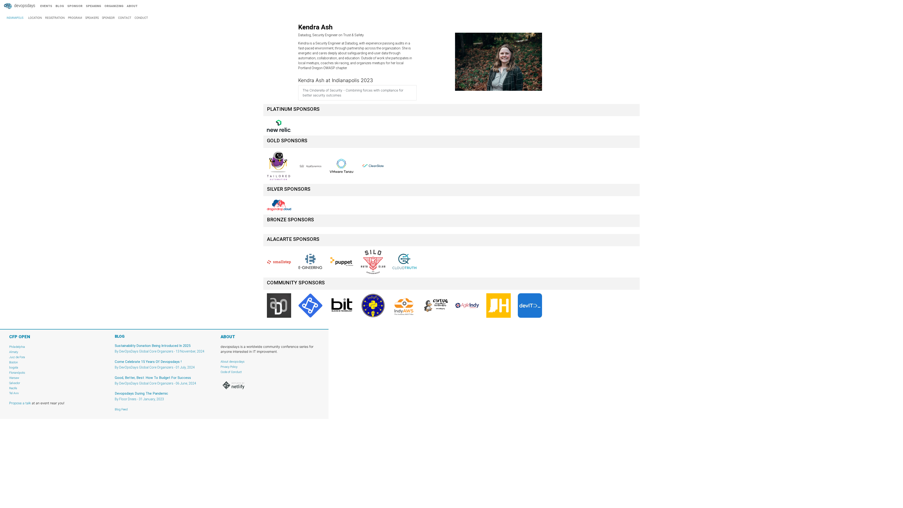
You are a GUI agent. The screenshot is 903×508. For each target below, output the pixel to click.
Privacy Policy (229, 367)
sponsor (75, 6)
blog (59, 6)
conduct (141, 18)
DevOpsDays (24, 5)
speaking (93, 6)
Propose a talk (20, 403)
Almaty (13, 352)
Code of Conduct (231, 372)
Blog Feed (121, 409)
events (46, 6)
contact (124, 18)
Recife (13, 388)
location (35, 18)
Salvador (14, 383)
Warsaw (14, 378)
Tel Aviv (14, 393)
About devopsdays (233, 361)
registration (55, 18)
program (75, 18)
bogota (13, 367)
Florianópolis (17, 372)
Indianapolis (15, 18)
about (132, 6)
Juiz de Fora (17, 357)
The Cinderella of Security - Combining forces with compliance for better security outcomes (353, 92)
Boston (13, 362)
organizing (113, 6)
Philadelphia (17, 347)
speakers (92, 18)
